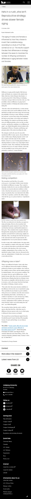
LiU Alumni (6, 447)
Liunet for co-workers (8, 467)
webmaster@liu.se (7, 493)
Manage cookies (7, 486)
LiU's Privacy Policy (8, 483)
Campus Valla (6, 421)
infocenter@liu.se (9, 392)
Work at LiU (6, 459)
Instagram (8, 406)
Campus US (6, 424)
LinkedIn (8, 409)
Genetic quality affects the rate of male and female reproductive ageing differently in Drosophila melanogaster (15, 327)
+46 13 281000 (8, 394)
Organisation (6, 453)
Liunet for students (7, 470)
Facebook (8, 403)
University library (7, 441)
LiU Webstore (6, 450)
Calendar (5, 444)
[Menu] (28, 2)
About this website (8, 480)
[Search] (23, 2)
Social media (6, 489)
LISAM (5, 472)
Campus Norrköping (8, 427)
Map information (7, 419)
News (4, 6)
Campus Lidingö (7, 430)
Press (4, 456)
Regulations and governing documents (12, 433)
